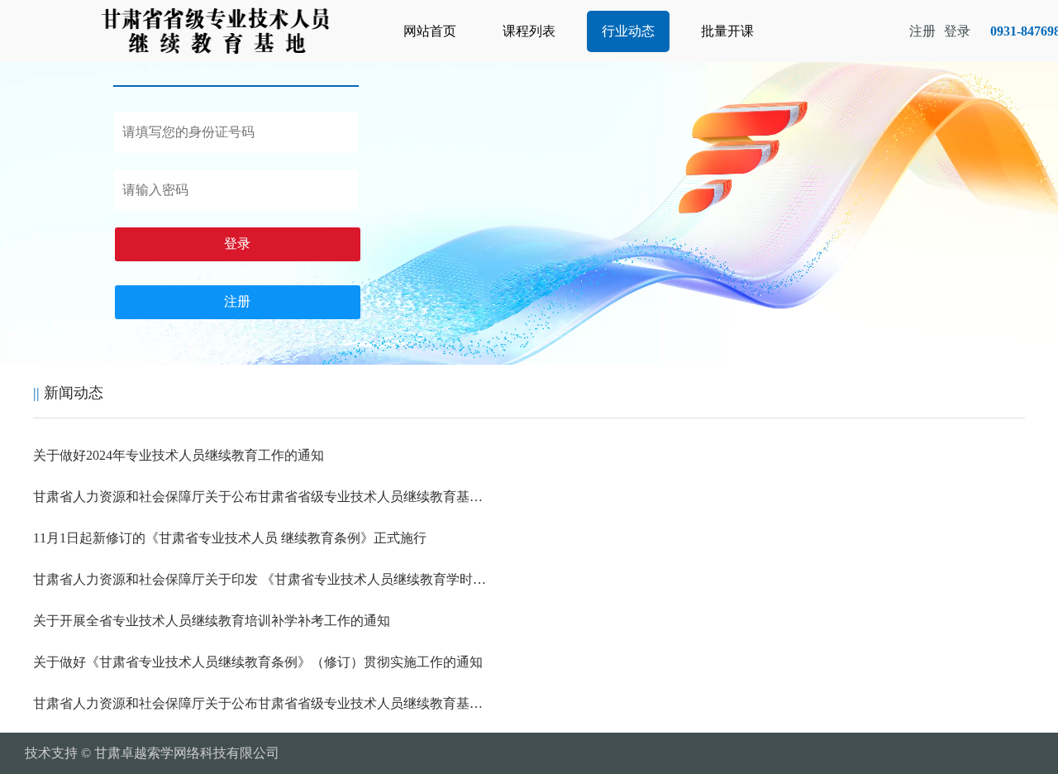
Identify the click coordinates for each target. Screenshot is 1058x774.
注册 (237, 301)
